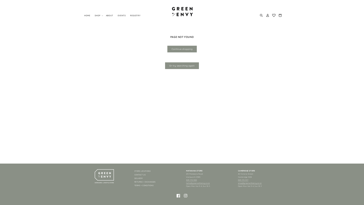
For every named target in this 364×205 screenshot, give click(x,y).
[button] (98, 16)
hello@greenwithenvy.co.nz (198, 183)
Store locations (142, 171)
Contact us (140, 175)
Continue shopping (182, 49)
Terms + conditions (144, 185)
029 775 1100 (191, 180)
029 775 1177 (243, 180)
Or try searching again (182, 65)
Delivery (138, 178)
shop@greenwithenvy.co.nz (250, 183)
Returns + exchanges (145, 182)
